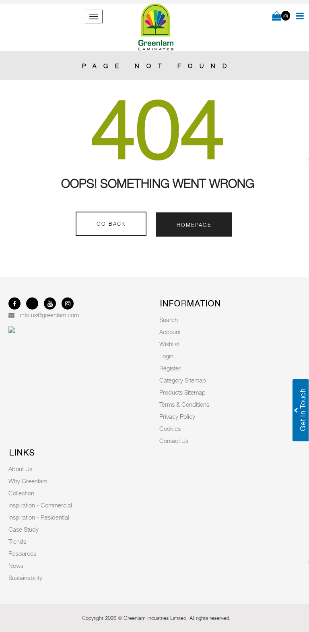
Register (170, 368)
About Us (20, 468)
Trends (17, 541)
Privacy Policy (177, 416)
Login (166, 356)
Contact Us (173, 440)
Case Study (23, 529)
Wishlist (169, 343)
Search (168, 319)
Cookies (170, 428)
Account (170, 331)
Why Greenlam (27, 480)
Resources (22, 553)
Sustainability (25, 577)
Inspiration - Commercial (40, 505)
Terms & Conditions (184, 404)
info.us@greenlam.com (49, 314)
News (15, 565)
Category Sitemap (182, 380)
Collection (21, 493)
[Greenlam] (156, 27)
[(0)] (276, 16)
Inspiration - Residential (38, 517)
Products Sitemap (182, 392)
